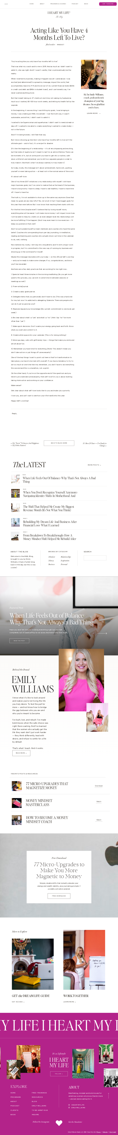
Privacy (99, 1132)
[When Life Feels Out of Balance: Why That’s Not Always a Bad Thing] (15, 479)
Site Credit (113, 1132)
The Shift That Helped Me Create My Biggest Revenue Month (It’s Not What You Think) (48, 508)
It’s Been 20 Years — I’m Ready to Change (94, 444)
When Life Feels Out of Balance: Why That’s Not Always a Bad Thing (59, 479)
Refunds (105, 1132)
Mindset (60, 45)
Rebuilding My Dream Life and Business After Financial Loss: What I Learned (50, 523)
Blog (24, 474)
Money (25, 518)
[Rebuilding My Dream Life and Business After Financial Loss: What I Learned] (15, 522)
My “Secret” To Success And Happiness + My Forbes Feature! (25, 444)
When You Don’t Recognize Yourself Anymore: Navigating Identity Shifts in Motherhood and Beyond (50, 495)
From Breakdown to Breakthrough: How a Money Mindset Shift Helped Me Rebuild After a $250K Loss (49, 538)
